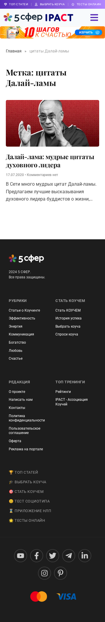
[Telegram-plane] (68, 555)
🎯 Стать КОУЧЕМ (26, 491)
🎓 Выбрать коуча (27, 482)
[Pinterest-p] (60, 573)
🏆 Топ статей (23, 472)
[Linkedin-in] (84, 555)
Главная (14, 51)
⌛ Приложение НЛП (30, 511)
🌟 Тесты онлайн (27, 520)
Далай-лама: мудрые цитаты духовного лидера (50, 160)
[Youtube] (20, 555)
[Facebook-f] (36, 555)
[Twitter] (52, 555)
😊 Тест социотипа (29, 501)
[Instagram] (44, 573)
